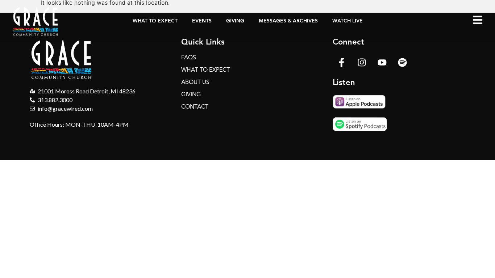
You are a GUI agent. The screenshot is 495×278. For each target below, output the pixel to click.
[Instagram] (362, 62)
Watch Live (347, 21)
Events (202, 21)
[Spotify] (403, 62)
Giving (235, 21)
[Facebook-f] (342, 62)
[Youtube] (382, 62)
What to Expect (155, 21)
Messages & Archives (288, 21)
